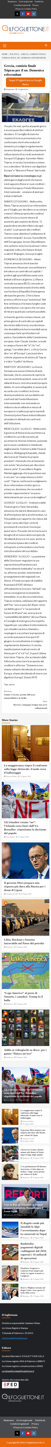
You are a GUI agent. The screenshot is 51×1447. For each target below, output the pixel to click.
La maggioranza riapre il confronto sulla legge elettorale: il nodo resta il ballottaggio (25, 769)
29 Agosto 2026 (26, 894)
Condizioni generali (22, 5)
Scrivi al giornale (26, 1)
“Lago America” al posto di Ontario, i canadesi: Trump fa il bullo (23, 996)
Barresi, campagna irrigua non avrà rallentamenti (30, 704)
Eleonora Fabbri (11, 776)
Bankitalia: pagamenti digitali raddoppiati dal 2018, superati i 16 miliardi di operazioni (34, 1251)
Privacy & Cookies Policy (26, 9)
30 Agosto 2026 (38, 1158)
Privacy (35, 5)
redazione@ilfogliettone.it (14, 1338)
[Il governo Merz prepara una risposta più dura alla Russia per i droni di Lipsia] (25, 860)
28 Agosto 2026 (21, 1057)
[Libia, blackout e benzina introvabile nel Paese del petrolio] (25, 917)
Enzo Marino (10, 837)
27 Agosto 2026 (38, 1296)
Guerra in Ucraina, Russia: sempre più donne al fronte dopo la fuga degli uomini (32, 1152)
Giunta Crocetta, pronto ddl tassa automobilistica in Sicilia (19, 694)
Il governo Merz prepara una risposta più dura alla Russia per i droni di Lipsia (24, 886)
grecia (12, 684)
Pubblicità (39, 1)
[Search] (46, 45)
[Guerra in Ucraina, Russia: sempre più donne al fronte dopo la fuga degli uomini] (10, 1154)
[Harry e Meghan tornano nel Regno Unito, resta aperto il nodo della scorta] (10, 1292)
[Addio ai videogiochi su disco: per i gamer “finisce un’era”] (25, 1028)
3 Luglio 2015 (23, 89)
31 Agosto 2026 (25, 776)
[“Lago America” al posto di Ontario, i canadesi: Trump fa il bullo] (25, 971)
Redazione (12, 1)
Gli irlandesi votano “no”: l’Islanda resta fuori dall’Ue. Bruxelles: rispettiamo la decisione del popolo (23, 1093)
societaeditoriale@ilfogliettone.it (18, 1371)
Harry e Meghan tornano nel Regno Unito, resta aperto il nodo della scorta (33, 1290)
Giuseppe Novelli (12, 894)
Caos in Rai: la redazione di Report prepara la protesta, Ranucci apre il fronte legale (23, 1208)
